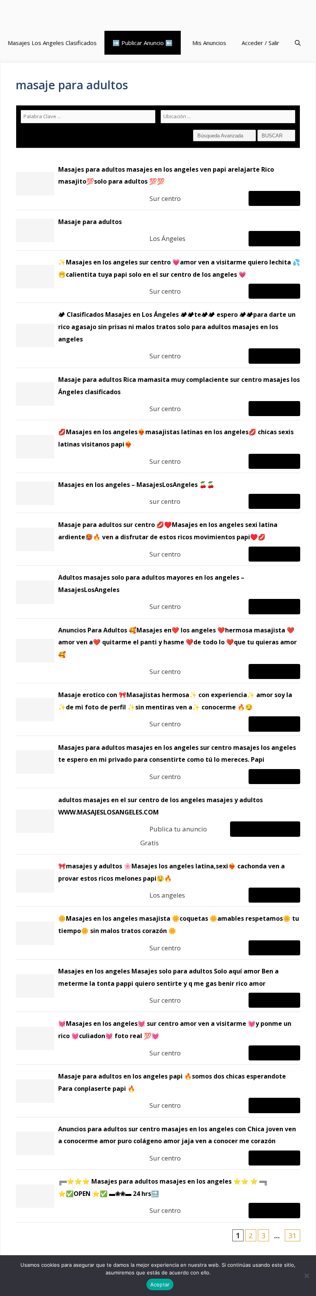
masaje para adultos (72, 85)
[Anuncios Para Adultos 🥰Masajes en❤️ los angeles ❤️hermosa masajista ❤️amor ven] (158, 651)
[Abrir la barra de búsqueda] (297, 42)
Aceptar (160, 1284)
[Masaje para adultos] (158, 230)
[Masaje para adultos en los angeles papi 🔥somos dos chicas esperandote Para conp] (158, 1091)
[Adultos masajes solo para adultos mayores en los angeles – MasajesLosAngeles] (158, 592)
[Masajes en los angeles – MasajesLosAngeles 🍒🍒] (158, 493)
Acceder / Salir (260, 43)
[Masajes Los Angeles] (56, 15)
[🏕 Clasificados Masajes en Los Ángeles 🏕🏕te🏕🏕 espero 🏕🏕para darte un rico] (158, 335)
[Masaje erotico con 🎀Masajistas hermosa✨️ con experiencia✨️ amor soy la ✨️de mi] (158, 709)
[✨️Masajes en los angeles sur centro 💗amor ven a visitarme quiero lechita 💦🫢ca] (158, 277)
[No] (306, 1275)
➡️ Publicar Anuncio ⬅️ (143, 43)
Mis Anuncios (209, 43)
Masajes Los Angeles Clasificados (52, 43)
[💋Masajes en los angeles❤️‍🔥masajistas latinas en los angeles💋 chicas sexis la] (158, 446)
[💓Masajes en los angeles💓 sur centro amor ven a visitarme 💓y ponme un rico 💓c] (158, 1038)
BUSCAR (273, 136)
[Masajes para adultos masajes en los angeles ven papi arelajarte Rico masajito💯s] (158, 184)
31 (292, 1235)
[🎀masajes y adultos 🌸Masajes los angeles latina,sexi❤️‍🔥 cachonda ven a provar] (158, 881)
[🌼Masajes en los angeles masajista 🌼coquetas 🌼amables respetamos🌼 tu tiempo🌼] (158, 933)
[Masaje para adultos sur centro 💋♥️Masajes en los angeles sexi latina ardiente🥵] (158, 539)
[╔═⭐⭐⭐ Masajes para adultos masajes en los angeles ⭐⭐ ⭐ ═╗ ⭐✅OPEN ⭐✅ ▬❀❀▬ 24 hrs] (158, 1196)
